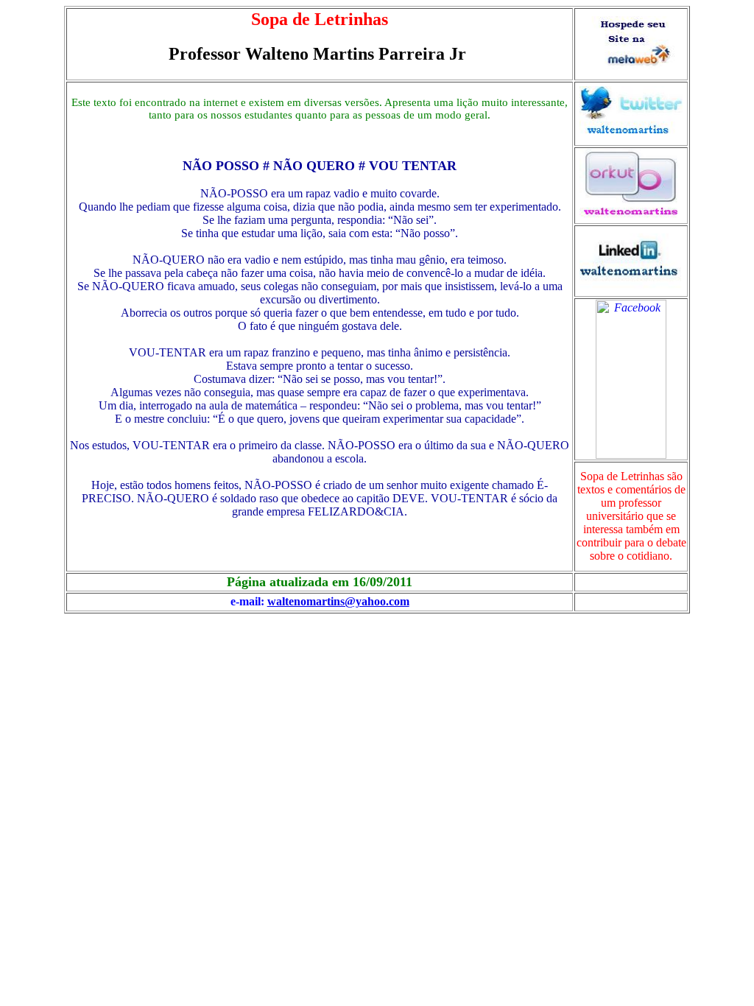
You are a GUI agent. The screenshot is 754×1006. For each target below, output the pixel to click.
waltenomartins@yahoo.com (338, 601)
